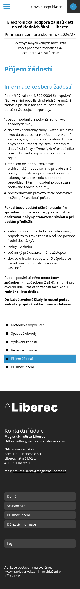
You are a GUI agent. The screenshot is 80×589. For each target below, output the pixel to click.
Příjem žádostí (22, 358)
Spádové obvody (24, 333)
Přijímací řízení (22, 367)
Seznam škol (16, 505)
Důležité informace (21, 524)
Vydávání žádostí (24, 342)
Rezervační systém (25, 350)
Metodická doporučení (28, 325)
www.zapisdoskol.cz (20, 572)
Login (11, 543)
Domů (12, 496)
